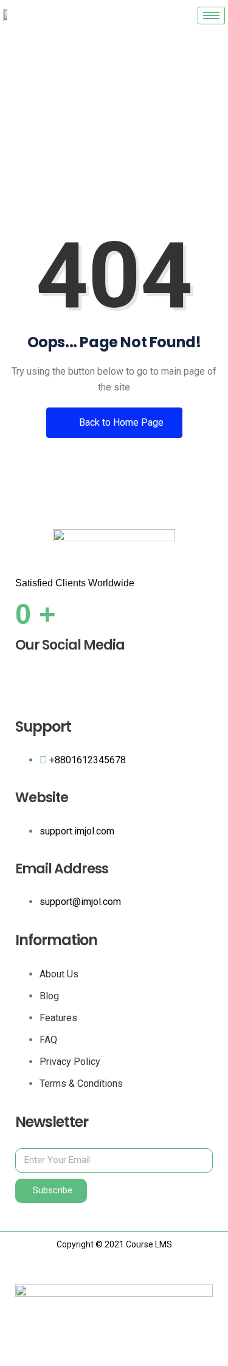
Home (70, 148)
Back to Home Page (120, 422)
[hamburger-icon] (211, 15)
